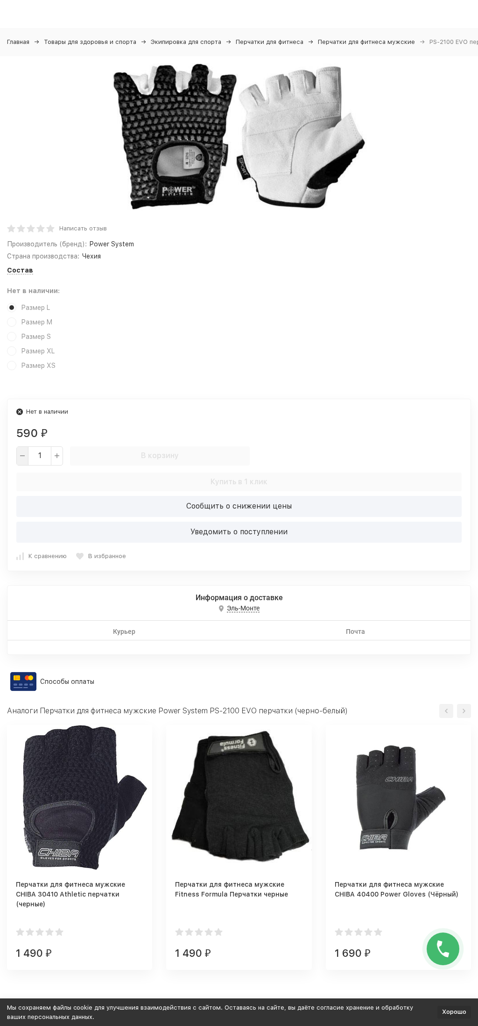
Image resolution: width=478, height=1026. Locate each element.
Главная (18, 41)
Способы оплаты (67, 681)
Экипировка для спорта (186, 41)
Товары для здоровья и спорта (90, 41)
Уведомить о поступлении (239, 531)
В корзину (160, 455)
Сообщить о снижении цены (239, 506)
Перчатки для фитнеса (269, 41)
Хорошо (454, 1011)
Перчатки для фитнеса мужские (366, 41)
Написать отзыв (83, 228)
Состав (20, 270)
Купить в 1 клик (239, 481)
